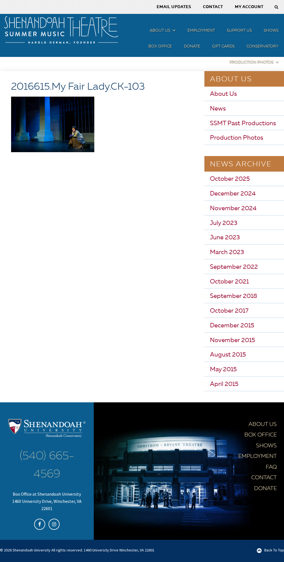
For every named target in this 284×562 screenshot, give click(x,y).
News (218, 109)
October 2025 (230, 179)
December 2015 (232, 326)
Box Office (260, 435)
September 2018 (233, 296)
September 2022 (234, 267)
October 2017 (229, 311)
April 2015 (224, 384)
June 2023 (225, 238)
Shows (266, 446)
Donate (265, 488)
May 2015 (223, 370)
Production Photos (236, 138)
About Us (223, 94)
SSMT (61, 30)
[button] (173, 31)
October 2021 (229, 282)
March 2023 (227, 252)
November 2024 (233, 208)
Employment (257, 456)
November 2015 (232, 340)
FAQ (271, 467)
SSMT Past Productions (243, 124)
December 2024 (233, 194)
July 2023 (223, 223)
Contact (264, 478)
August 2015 (228, 355)
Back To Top (274, 550)
